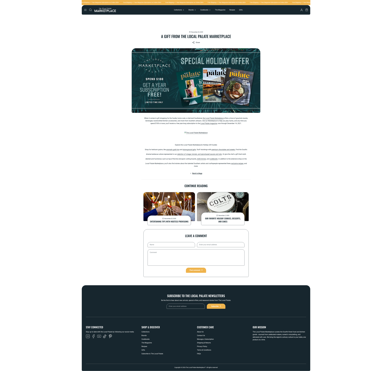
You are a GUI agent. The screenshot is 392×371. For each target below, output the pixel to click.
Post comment (195, 270)
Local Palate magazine (208, 123)
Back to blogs (197, 173)
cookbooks (214, 159)
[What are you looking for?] (90, 9)
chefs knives (201, 159)
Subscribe (215, 306)
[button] (179, 10)
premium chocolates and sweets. (223, 150)
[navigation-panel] (85, 9)
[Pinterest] (110, 336)
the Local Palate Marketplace (213, 118)
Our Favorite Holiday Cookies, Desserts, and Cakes (223, 220)
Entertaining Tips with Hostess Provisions (169, 221)
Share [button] (198, 42)
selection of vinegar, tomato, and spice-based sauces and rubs (199, 154)
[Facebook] (93, 336)
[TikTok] (105, 336)
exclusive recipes (237, 163)
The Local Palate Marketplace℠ (196, 367)
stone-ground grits (189, 150)
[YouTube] (99, 336)
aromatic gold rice (172, 150)
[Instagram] (88, 336)
